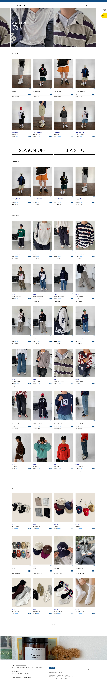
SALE (80, 5)
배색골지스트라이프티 (80, 381)
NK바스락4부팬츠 (58, 91)
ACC (65, 5)
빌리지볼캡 (56, 568)
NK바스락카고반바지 (37, 134)
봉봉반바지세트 (15, 466)
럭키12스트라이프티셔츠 (17, 339)
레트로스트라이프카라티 (59, 381)
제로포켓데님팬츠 (79, 466)
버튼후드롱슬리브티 (37, 381)
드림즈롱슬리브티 (79, 339)
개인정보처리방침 (19, 677)
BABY (34, 5)
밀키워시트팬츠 (57, 254)
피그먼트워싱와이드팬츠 (80, 296)
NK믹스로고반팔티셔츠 (80, 134)
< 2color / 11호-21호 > (36, 428)
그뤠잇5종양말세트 (58, 611)
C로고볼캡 (78, 526)
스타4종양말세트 (15, 526)
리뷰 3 (94, 88)
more (53, 478)
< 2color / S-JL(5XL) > (15, 301)
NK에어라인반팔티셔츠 (80, 91)
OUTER (60, 5)
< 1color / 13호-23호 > (36, 96)
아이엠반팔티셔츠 (57, 134)
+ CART (29, 136)
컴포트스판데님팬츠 (16, 423)
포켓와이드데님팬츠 (16, 381)
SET (55, 5)
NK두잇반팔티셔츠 (15, 134)
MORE (53, 624)
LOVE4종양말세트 (15, 611)
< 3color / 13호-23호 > (57, 96)
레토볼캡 (56, 526)
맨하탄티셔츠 (57, 466)
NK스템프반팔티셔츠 (37, 91)
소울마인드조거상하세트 (38, 423)
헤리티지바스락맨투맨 (58, 423)
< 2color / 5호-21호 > (15, 258)
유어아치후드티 (36, 339)
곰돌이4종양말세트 (79, 568)
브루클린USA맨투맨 (16, 254)
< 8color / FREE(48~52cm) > (16, 573)
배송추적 (52, 667)
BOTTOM (50, 5)
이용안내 (25, 677)
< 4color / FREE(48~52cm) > (37, 573)
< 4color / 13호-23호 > (15, 96)
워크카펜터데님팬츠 (80, 423)
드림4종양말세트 (36, 526)
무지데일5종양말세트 (80, 611)
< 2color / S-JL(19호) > (57, 428)
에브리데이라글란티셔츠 (38, 296)
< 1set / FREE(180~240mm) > (80, 573)
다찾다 (104, 10)
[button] (94, 27)
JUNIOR (75, 5)
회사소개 (13, 677)
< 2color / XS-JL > (36, 386)
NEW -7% (40, 5)
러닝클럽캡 (35, 568)
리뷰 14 (30, 88)
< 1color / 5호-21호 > (15, 386)
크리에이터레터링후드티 (59, 296)
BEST (30, 5)
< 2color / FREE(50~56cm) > (58, 573)
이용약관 (29, 677)
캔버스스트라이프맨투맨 (80, 254)
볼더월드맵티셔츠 (36, 254)
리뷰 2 (51, 88)
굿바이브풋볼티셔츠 (58, 339)
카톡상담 (104, 15)
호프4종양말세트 (36, 611)
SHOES (69, 5)
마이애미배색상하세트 (16, 296)
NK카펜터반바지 (15, 91)
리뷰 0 (72, 88)
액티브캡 (13, 568)
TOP (45, 5)
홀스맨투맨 (35, 466)
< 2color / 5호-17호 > (36, 258)
